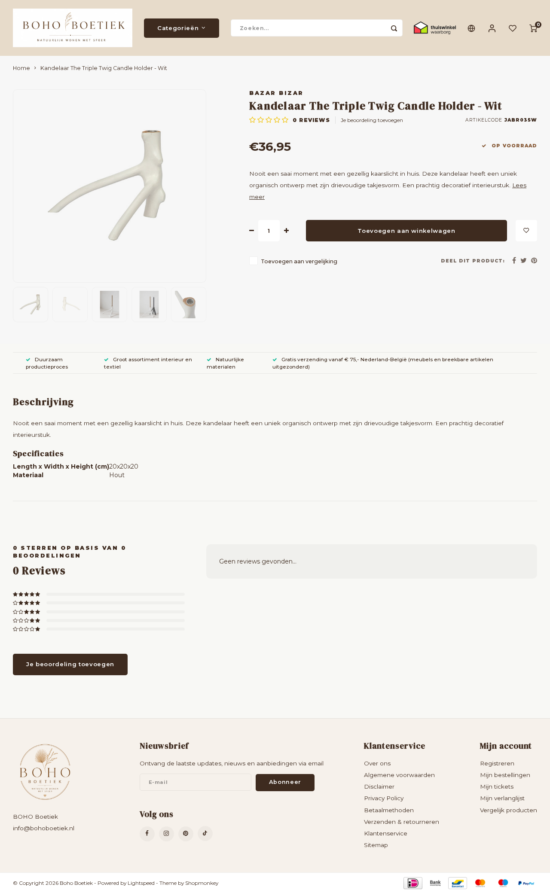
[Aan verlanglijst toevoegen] (526, 230)
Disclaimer (379, 786)
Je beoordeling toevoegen (372, 120)
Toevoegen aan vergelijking (299, 261)
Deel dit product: (473, 261)
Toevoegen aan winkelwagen (406, 230)
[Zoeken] (394, 28)
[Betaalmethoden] (412, 882)
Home (21, 68)
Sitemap (376, 844)
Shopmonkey (201, 883)
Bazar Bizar (276, 93)
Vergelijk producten (508, 810)
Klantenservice (385, 833)
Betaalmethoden (389, 810)
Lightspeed (141, 883)
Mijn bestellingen (505, 774)
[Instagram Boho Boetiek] (166, 833)
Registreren (497, 763)
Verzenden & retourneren (401, 821)
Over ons (377, 763)
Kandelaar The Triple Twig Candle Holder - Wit (103, 68)
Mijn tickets (496, 786)
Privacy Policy (383, 798)
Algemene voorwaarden (399, 774)
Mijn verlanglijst (502, 798)
